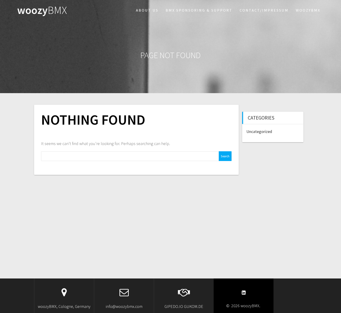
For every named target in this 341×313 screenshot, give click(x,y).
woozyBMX (308, 10)
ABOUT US (147, 10)
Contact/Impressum (264, 10)
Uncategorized (259, 131)
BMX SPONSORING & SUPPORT (199, 10)
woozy (42, 10)
